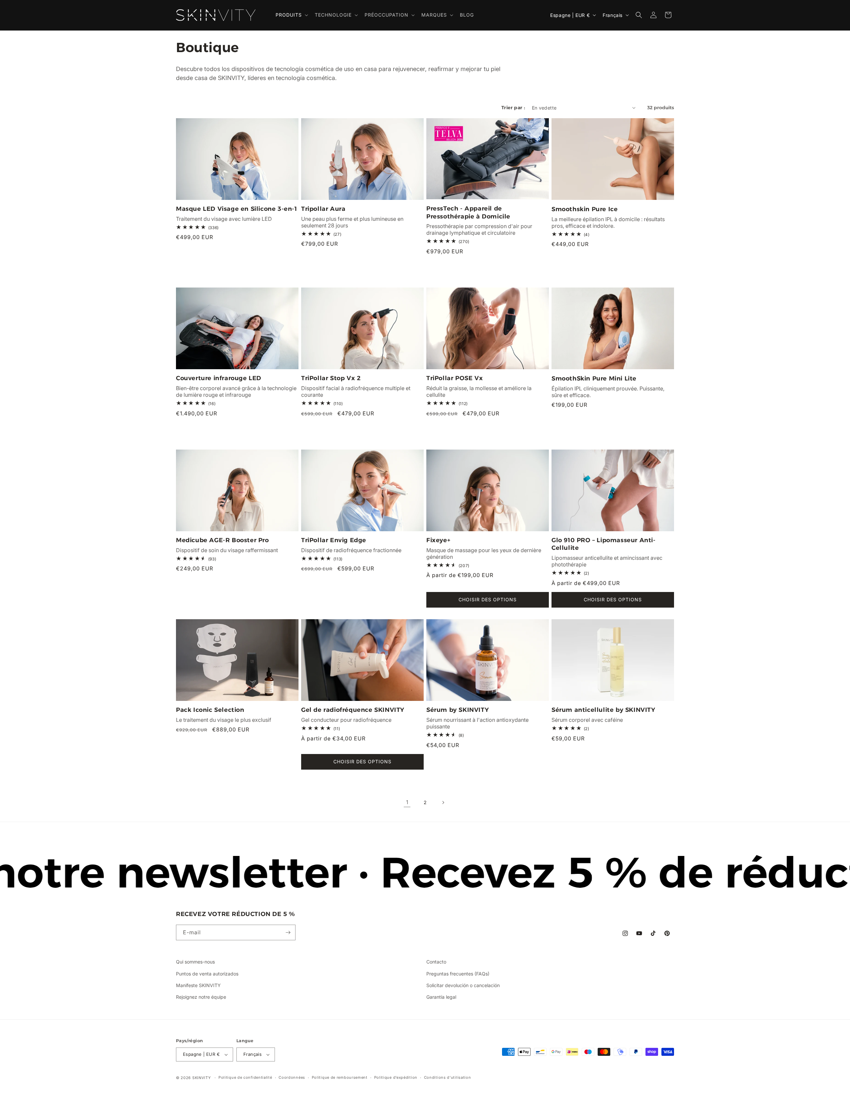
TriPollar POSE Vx (454, 378)
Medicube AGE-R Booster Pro (222, 540)
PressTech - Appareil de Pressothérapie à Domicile (468, 212)
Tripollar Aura (323, 208)
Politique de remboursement (340, 1077)
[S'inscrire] (288, 932)
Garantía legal (441, 997)
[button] (291, 15)
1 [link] (407, 802)
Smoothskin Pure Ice (585, 209)
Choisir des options (488, 599)
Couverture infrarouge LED (218, 378)
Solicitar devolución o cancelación (463, 985)
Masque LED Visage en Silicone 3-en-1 (236, 208)
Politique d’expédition (395, 1077)
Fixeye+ (438, 540)
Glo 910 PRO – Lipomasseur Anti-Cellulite (604, 544)
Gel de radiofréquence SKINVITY (352, 710)
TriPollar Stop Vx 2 (331, 378)
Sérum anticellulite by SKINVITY (603, 710)
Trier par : (513, 108)
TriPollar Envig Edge (333, 540)
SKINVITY (201, 1077)
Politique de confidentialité (245, 1077)
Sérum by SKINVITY (457, 710)
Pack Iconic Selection (210, 710)
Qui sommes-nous (195, 962)
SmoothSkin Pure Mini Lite (594, 378)
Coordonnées (292, 1077)
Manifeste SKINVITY (198, 985)
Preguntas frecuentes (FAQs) (457, 973)
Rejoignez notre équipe (201, 997)
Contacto (436, 962)
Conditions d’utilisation (447, 1077)
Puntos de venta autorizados (207, 973)
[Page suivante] (443, 802)
